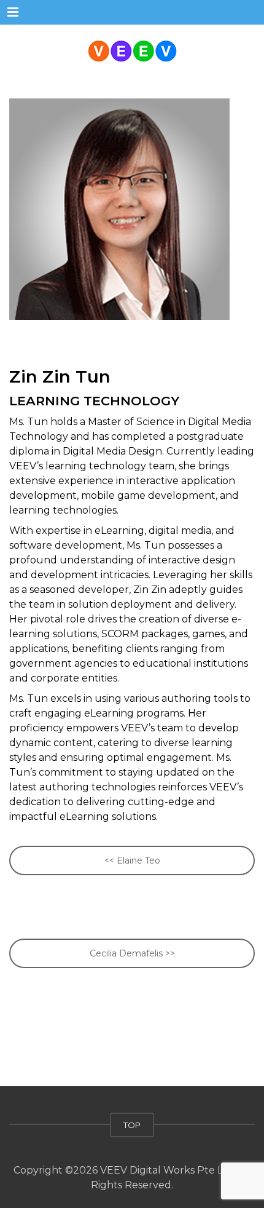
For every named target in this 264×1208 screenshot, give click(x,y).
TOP (132, 1125)
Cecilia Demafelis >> (132, 953)
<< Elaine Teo (132, 860)
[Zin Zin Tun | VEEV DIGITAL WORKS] (132, 49)
